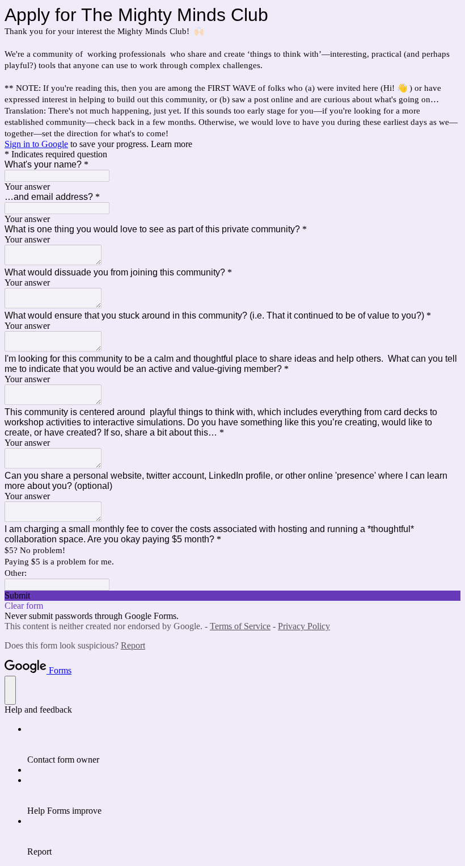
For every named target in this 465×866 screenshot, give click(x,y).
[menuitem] (243, 744)
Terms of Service (240, 626)
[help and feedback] (10, 690)
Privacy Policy (304, 626)
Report (133, 645)
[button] (232, 596)
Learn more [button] (171, 144)
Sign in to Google (36, 144)
